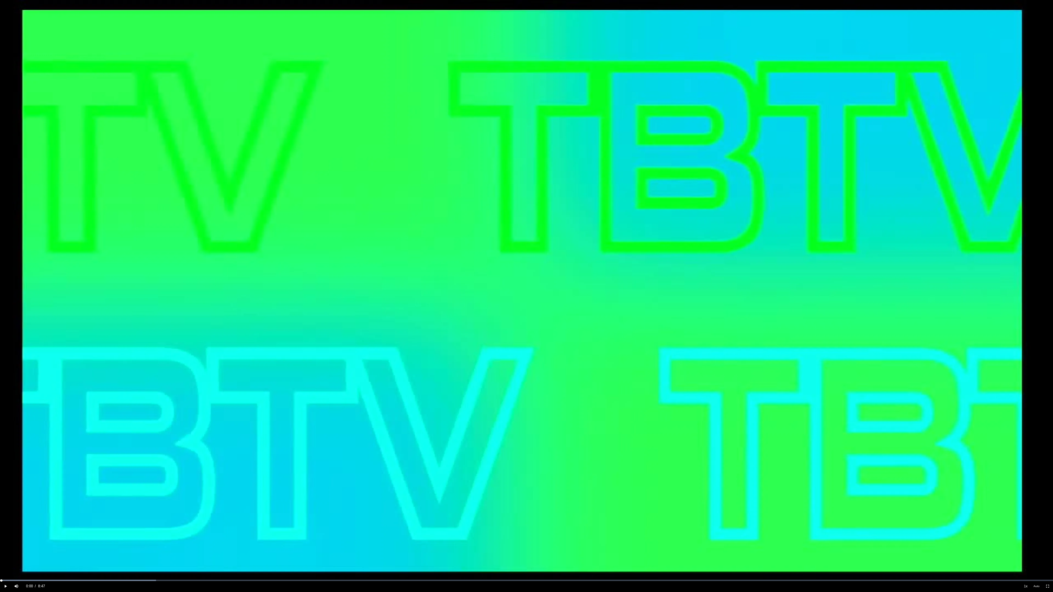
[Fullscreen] (1047, 586)
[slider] (526, 580)
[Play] (5, 586)
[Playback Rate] (1025, 586)
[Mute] (16, 586)
